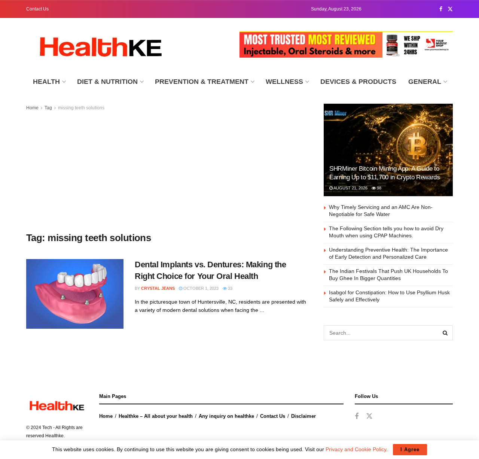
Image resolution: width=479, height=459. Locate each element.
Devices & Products (358, 81)
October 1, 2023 (200, 288)
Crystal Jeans (158, 288)
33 (229, 288)
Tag (48, 107)
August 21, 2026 (350, 188)
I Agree (409, 449)
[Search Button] (445, 332)
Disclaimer (303, 416)
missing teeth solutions (81, 107)
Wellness (284, 81)
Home (32, 107)
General (424, 81)
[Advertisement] (166, 171)
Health (46, 81)
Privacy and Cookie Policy (356, 449)
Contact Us (37, 9)
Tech (47, 427)
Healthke (54, 435)
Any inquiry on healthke (226, 416)
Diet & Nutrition (107, 81)
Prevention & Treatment (201, 81)
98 (378, 188)
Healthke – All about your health (156, 416)
